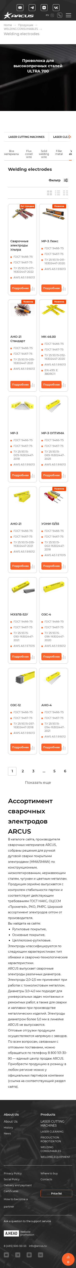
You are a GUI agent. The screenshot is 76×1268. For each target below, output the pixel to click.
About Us (11, 1121)
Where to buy (49, 1173)
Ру (47, 15)
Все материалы (11, 152)
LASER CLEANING (52, 1131)
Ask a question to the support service (27, 1221)
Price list (56, 1193)
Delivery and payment (18, 1185)
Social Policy (12, 1179)
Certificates (11, 1191)
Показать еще (38, 782)
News (7, 1133)
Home (8, 25)
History (8, 1127)
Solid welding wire (44, 154)
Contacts (46, 1179)
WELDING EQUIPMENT (55, 1157)
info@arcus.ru (38, 1245)
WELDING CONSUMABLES (21, 28)
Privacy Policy (13, 1173)
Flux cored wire (29, 154)
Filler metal (59, 152)
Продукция (25, 25)
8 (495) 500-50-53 (59, 15)
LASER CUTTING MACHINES (26, 136)
